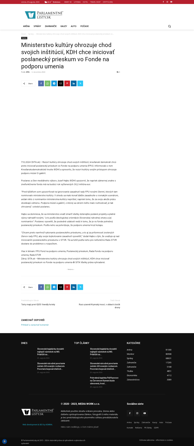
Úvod (23, 34)
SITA (27, 72)
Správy (31, 34)
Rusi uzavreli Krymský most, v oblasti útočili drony (99, 306)
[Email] (60, 83)
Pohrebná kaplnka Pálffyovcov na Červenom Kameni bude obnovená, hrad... (104, 381)
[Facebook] (163, 2)
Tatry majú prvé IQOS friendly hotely (38, 304)
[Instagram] (167, 2)
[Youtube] (171, 2)
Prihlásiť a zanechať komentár (35, 325)
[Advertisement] (119, 14)
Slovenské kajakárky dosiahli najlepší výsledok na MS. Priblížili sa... (50, 352)
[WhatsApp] (47, 83)
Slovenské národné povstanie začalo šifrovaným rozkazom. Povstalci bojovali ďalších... (51, 366)
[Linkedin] (74, 83)
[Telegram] (54, 83)
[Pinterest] (67, 83)
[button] (169, 26)
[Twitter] (80, 83)
